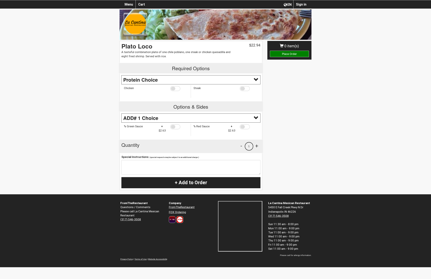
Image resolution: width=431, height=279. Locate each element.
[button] (179, 88)
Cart (141, 4)
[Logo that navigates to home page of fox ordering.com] (179, 219)
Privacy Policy (126, 259)
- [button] (241, 146)
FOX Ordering (177, 212)
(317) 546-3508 (130, 219)
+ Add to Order (191, 182)
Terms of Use (141, 259)
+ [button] (256, 146)
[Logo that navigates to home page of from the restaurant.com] (172, 219)
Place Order (289, 54)
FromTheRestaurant (182, 207)
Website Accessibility (157, 259)
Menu (129, 4)
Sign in (301, 4)
